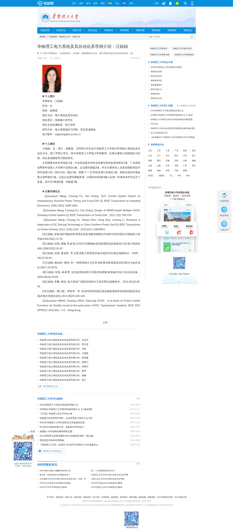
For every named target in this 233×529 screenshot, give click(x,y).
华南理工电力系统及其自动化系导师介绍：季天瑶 (64, 344)
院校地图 (142, 497)
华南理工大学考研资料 (184, 55)
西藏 (185, 170)
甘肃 (176, 166)
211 (171, 175)
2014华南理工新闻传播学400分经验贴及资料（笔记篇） (67, 436)
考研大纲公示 (156, 89)
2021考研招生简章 (165, 497)
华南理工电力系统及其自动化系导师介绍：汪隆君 (64, 353)
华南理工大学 (64, 37)
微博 (163, 3)
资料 (131, 3)
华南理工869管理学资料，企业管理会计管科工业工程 (66, 418)
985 (179, 175)
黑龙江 (151, 175)
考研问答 (140, 30)
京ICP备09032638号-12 (135, 505)
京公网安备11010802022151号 (159, 505)
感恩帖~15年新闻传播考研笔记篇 (56, 431)
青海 (167, 170)
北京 (150, 150)
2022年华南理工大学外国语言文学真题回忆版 (62, 422)
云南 (150, 166)
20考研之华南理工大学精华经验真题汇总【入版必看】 (66, 409)
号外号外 (154, 124)
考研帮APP (192, 3)
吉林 (185, 160)
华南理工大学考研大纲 (159, 55)
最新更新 (151, 497)
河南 (176, 160)
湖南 (150, 160)
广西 (185, 166)
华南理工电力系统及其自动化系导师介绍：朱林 (63, 349)
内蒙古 (162, 175)
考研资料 (172, 30)
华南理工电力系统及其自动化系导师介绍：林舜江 (64, 362)
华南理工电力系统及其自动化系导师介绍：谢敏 (63, 375)
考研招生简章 (156, 72)
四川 (176, 156)
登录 (157, 3)
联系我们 (124, 497)
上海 (167, 150)
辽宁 (159, 156)
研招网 (42, 37)
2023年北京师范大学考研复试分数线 (55, 483)
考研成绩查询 (156, 85)
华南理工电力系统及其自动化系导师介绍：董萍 (63, 371)
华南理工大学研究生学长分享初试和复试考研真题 (171, 119)
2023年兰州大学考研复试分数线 (53, 487)
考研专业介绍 (156, 98)
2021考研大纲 (180, 497)
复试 (95, 3)
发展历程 (59, 497)
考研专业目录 (156, 76)
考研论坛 (187, 30)
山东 (150, 156)
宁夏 (176, 170)
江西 (167, 166)
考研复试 (108, 30)
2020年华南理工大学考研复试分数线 (166, 67)
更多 (138, 398)
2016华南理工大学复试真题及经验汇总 (59, 404)
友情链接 (105, 497)
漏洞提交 (115, 497)
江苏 (159, 150)
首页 (74, 3)
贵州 (194, 166)
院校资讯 (61, 30)
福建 (194, 160)
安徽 (167, 160)
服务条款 (78, 497)
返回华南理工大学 (50, 386)
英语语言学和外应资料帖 (52, 440)
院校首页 (45, 30)
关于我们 (50, 497)
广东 (176, 150)
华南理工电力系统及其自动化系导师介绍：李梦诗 (64, 366)
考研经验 (156, 30)
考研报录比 (155, 94)
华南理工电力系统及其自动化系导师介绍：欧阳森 (64, 357)
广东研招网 (52, 37)
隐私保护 (87, 497)
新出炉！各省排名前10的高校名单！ (55, 475)
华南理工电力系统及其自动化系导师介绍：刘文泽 (64, 340)
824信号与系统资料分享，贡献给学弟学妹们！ (63, 427)
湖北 (194, 150)
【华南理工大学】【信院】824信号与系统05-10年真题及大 (69, 444)
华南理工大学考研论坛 (52, 451)
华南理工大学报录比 (158, 48)
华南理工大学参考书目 (182, 48)
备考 (88, 3)
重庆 (159, 160)
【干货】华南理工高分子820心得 (56, 413)
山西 (159, 166)
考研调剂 (124, 30)
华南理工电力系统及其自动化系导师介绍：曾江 (63, 380)
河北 (167, 156)
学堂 (110, 3)
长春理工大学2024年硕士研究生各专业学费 (109, 475)
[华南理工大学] (62, 19)
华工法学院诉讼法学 (159, 133)
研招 (124, 3)
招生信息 (92, 30)
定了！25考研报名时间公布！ (103, 471)
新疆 (150, 170)
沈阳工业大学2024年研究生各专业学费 (107, 479)
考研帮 (54, 3)
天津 (185, 156)
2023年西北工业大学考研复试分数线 (106, 487)
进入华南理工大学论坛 (186, 106)
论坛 (117, 3)
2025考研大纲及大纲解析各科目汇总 (55, 471)
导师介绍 (76, 30)
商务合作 (69, 497)
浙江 (194, 156)
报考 (81, 3)
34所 (188, 175)
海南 (159, 170)
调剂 (102, 3)
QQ (170, 3)
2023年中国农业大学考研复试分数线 (106, 483)
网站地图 (133, 497)
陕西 (185, 150)
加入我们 (96, 497)
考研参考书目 (156, 80)
